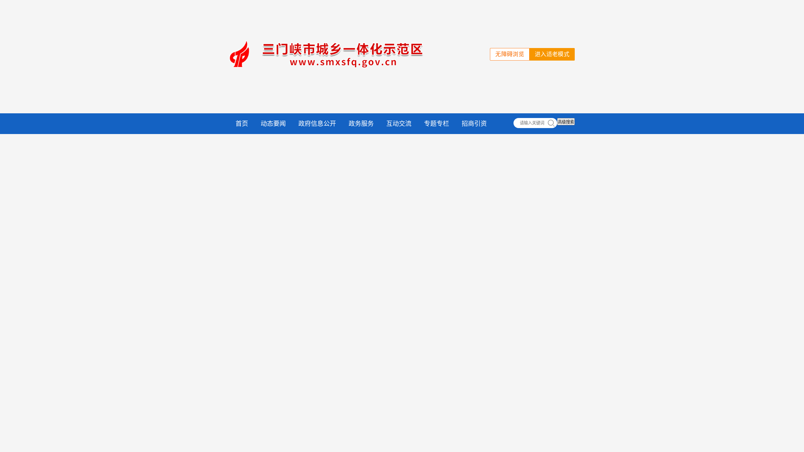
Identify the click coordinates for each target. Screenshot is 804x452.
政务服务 (361, 123)
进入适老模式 (552, 54)
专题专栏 (436, 123)
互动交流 (398, 123)
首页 (242, 123)
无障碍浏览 (509, 54)
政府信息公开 (317, 123)
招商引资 (474, 123)
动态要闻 (273, 123)
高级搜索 (566, 122)
